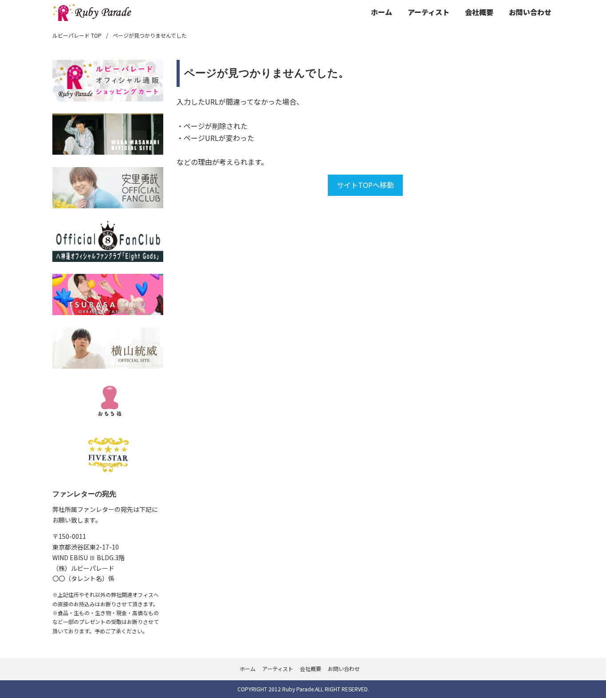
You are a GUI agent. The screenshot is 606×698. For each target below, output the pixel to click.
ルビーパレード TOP (77, 35)
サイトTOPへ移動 (365, 184)
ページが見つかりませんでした (150, 35)
